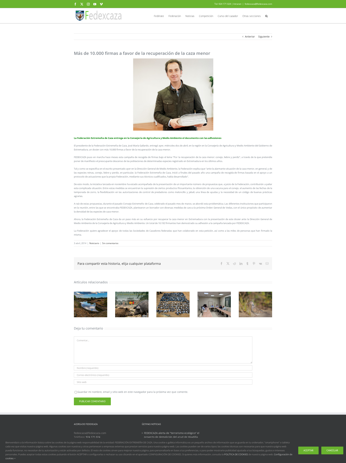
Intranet (237, 3)
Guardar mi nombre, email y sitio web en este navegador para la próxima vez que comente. (132, 392)
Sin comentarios (110, 243)
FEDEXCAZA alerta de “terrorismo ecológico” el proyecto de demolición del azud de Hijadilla (171, 435)
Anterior (250, 36)
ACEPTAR (308, 450)
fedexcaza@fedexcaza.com (258, 3)
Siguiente (264, 36)
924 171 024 (93, 437)
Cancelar (332, 450)
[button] (266, 15)
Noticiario (94, 243)
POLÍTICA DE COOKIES (236, 454)
